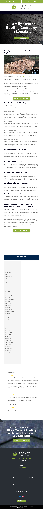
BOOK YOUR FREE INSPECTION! (21, 440)
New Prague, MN (8, 321)
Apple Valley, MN (8, 265)
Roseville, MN (8, 334)
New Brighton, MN (8, 317)
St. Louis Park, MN (8, 348)
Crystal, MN (7, 278)
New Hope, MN (8, 319)
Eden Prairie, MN (8, 284)
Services (12, 482)
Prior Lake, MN (8, 326)
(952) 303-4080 (21, 467)
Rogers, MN (7, 330)
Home (13, 477)
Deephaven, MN (8, 280)
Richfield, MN (8, 328)
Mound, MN (7, 313)
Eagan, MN (7, 282)
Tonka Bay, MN (8, 352)
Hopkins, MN (7, 297)
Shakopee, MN (8, 338)
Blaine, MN (7, 268)
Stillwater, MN (8, 350)
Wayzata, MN (7, 356)
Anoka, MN (7, 263)
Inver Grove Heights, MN (10, 299)
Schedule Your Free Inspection (21, 38)
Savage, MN (7, 336)
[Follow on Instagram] (23, 496)
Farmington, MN (8, 289)
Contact (30, 479)
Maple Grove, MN (8, 307)
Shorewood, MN (8, 340)
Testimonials (30, 477)
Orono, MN (7, 324)
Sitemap (18, 507)
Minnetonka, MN (8, 309)
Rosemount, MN (8, 332)
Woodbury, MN (8, 359)
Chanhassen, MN (8, 276)
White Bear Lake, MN (9, 358)
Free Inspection (21, 500)
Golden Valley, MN (8, 295)
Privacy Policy (23, 507)
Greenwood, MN (8, 293)
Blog (13, 484)
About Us (13, 479)
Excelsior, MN (8, 287)
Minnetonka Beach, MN (9, 311)
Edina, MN (7, 286)
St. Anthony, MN (8, 346)
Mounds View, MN (8, 315)
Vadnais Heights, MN (9, 354)
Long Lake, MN (8, 303)
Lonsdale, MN (8, 305)
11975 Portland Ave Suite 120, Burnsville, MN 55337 (21, 458)
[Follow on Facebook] (20, 496)
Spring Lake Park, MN (9, 342)
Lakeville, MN (8, 301)
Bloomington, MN (8, 270)
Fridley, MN (7, 291)
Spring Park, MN (8, 344)
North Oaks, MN (8, 322)
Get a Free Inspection (21, 98)
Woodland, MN (8, 361)
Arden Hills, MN (8, 266)
